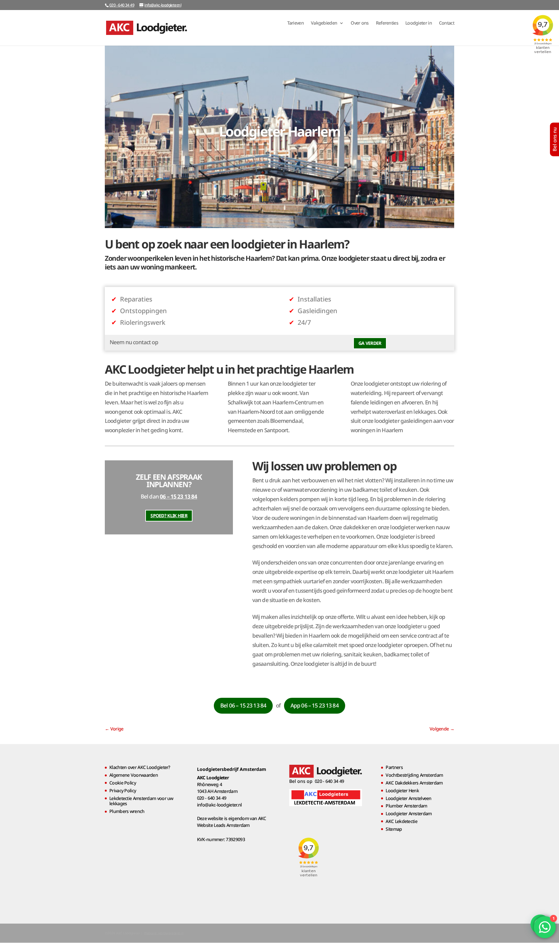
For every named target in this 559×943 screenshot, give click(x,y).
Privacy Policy (122, 790)
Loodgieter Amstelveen (408, 798)
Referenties (387, 23)
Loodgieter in (418, 23)
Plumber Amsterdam (406, 806)
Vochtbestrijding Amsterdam (414, 775)
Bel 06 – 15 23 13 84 (243, 705)
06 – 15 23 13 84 (178, 496)
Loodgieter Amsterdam (409, 813)
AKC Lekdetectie (401, 821)
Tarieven (295, 23)
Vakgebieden (324, 23)
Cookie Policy (122, 783)
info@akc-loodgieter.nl (219, 805)
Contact (446, 23)
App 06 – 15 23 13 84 (314, 705)
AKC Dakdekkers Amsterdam (414, 783)
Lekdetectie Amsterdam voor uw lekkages (141, 801)
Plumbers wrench (127, 811)
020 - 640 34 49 (121, 5)
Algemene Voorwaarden (133, 775)
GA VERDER (369, 343)
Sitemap (394, 829)
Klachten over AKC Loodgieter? (139, 767)
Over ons (359, 23)
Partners (394, 767)
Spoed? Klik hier (168, 515)
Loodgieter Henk (402, 790)
